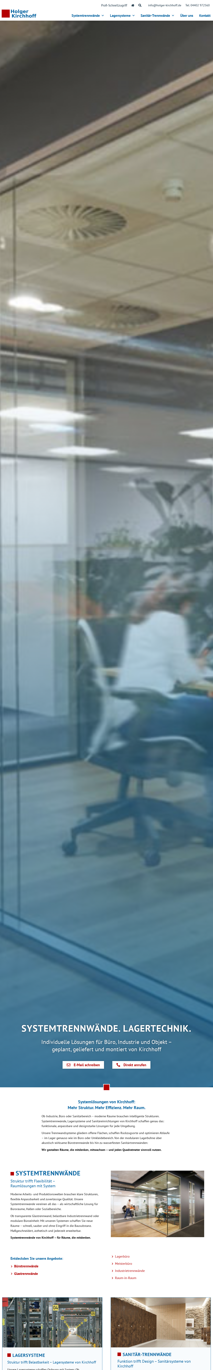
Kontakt (205, 15)
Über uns (186, 15)
